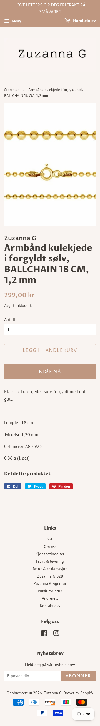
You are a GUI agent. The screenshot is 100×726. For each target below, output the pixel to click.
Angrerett (50, 598)
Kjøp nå (50, 372)
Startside (11, 90)
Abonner (78, 676)
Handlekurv (84, 21)
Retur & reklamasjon (50, 568)
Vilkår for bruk (50, 590)
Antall (10, 319)
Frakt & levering (50, 561)
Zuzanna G (53, 692)
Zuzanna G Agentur (50, 583)
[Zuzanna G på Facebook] (44, 634)
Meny (16, 20)
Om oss (50, 546)
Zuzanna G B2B (50, 576)
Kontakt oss (50, 605)
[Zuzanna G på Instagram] (56, 634)
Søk (50, 539)
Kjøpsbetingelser (50, 553)
